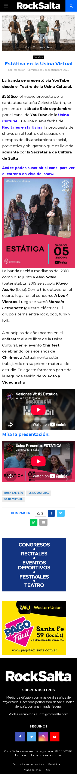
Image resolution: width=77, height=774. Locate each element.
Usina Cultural (38, 493)
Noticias (38, 57)
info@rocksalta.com (53, 714)
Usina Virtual (13, 499)
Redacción (19, 69)
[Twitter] (31, 736)
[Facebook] (20, 736)
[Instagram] (43, 736)
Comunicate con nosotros (28, 764)
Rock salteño (13, 493)
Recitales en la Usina (22, 127)
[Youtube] (54, 736)
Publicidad (54, 764)
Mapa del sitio (32, 769)
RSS (47, 769)
